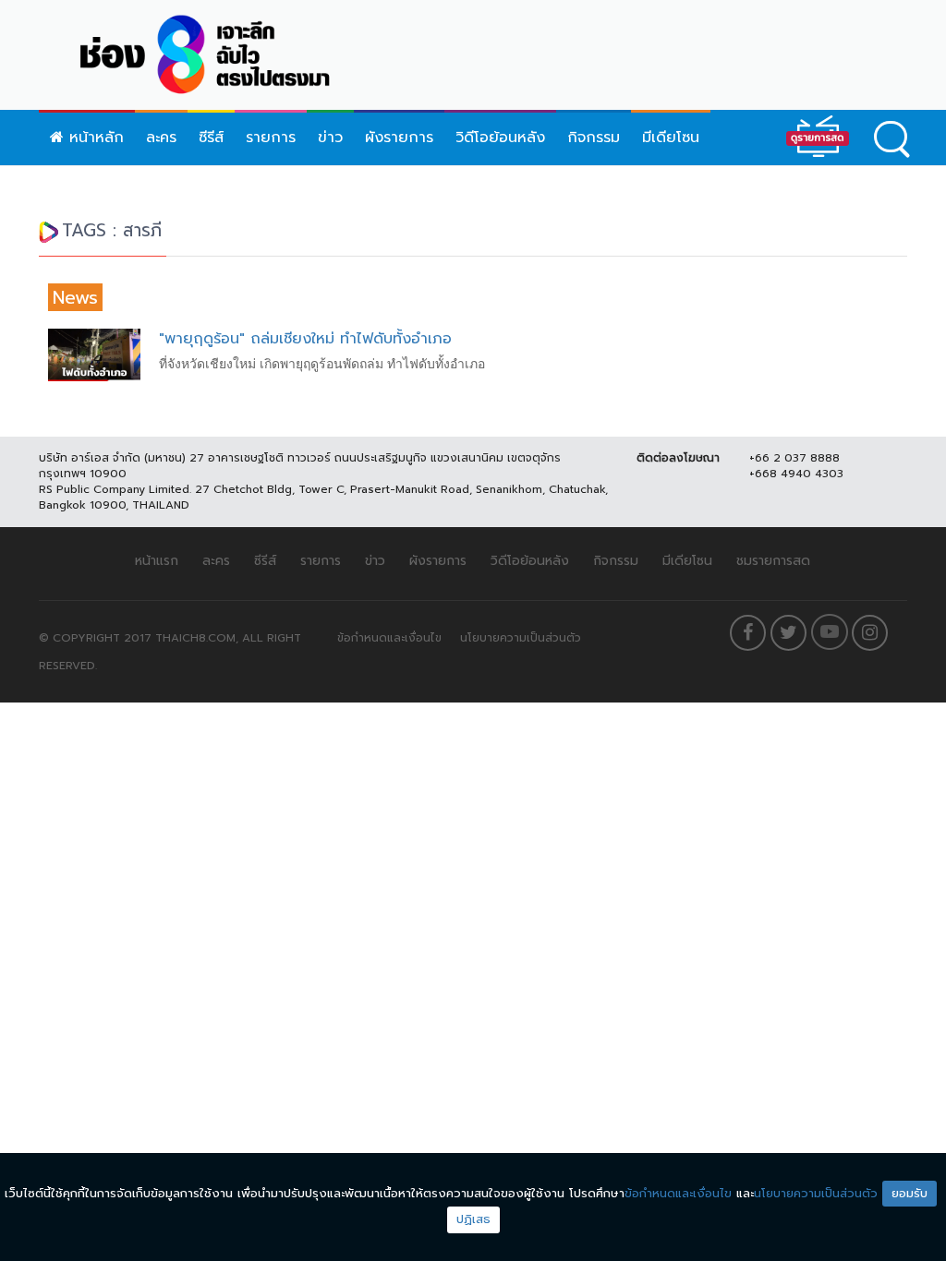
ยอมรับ (909, 1193)
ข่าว (330, 137)
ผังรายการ (399, 137)
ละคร (161, 137)
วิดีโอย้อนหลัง (500, 137)
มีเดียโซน (670, 137)
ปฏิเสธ (473, 1219)
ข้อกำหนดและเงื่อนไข (389, 638)
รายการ (271, 137)
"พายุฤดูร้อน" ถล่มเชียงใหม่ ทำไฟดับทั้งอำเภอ (305, 339)
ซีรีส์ (211, 137)
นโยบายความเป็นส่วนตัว (520, 638)
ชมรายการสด (773, 560)
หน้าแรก (156, 560)
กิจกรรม (593, 137)
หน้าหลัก (94, 137)
